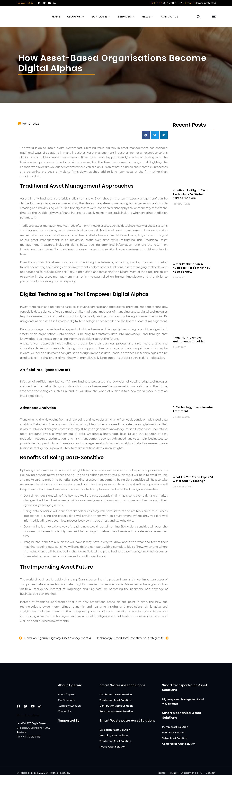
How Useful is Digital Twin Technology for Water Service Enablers (190, 194)
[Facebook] (39, 3)
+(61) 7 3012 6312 (172, 3)
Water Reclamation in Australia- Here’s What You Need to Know (191, 268)
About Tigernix (67, 694)
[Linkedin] (54, 3)
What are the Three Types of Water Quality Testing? (193, 479)
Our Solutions (66, 700)
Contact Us (64, 711)
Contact (210, 772)
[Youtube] (49, 3)
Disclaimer (187, 772)
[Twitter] (44, 3)
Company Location (69, 705)
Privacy (173, 772)
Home (162, 772)
